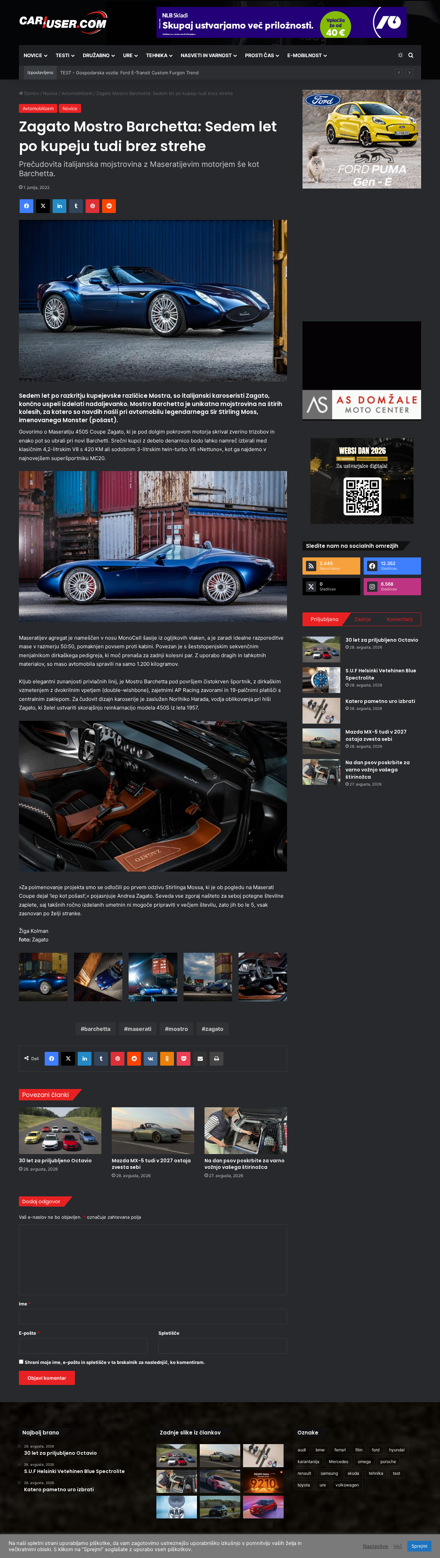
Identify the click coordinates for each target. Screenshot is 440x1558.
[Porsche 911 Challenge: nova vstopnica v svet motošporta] (220, 1481)
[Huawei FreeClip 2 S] (176, 1507)
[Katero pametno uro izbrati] (321, 711)
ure (323, 1484)
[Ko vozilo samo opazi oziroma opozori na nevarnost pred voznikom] (220, 1507)
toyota (304, 1484)
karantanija (308, 1461)
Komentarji (400, 619)
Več (397, 1546)
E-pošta (29, 1333)
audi (302, 1449)
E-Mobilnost (304, 55)
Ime (25, 1303)
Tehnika (156, 55)
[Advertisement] (362, 254)
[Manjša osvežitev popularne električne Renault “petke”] (263, 1507)
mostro (178, 1028)
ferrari (340, 1449)
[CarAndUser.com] (63, 22)
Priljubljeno (325, 619)
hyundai (397, 1449)
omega (364, 1461)
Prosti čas (259, 55)
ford (376, 1449)
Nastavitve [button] (375, 1546)
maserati (139, 1028)
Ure (128, 55)
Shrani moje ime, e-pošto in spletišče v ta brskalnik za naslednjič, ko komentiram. (115, 1362)
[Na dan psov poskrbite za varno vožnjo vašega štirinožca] (246, 1130)
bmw (320, 1449)
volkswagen (347, 1484)
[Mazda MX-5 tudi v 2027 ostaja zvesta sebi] (153, 1130)
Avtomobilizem (77, 93)
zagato (214, 1028)
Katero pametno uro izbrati (380, 701)
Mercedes (338, 1461)
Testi (62, 55)
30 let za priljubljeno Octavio (55, 1160)
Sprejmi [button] (419, 1546)
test (396, 1473)
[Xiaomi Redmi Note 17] (263, 1481)
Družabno (96, 55)
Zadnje (362, 619)
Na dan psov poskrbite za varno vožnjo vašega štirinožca (245, 1164)
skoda (353, 1473)
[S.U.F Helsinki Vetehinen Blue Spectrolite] (321, 680)
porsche (388, 1461)
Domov (31, 93)
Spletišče (168, 1333)
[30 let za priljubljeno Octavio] (60, 1130)
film (358, 1449)
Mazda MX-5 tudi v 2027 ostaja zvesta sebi (151, 1164)
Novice (33, 55)
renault (304, 1473)
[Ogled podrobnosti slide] (361, 139)
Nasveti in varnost (206, 55)
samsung (329, 1473)
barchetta (97, 1028)
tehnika (376, 1473)
